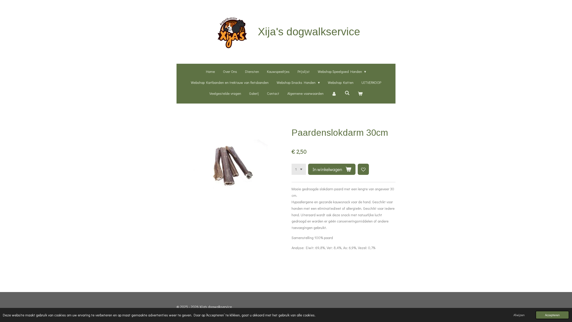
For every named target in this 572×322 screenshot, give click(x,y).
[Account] (334, 93)
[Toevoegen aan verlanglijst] (363, 169)
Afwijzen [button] (519, 315)
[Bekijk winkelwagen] (360, 93)
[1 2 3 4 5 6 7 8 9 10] (299, 169)
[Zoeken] (347, 92)
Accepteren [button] (552, 315)
